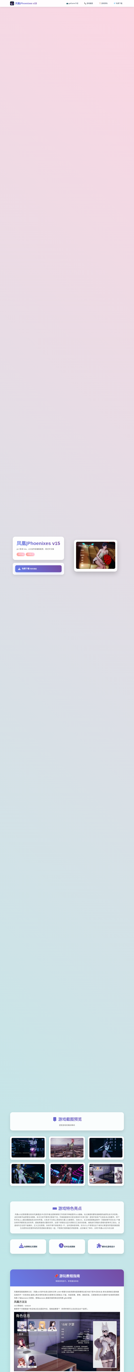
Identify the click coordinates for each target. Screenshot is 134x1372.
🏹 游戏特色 (103, 3)
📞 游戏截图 (88, 3)
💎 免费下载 (118, 3)
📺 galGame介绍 (72, 3)
